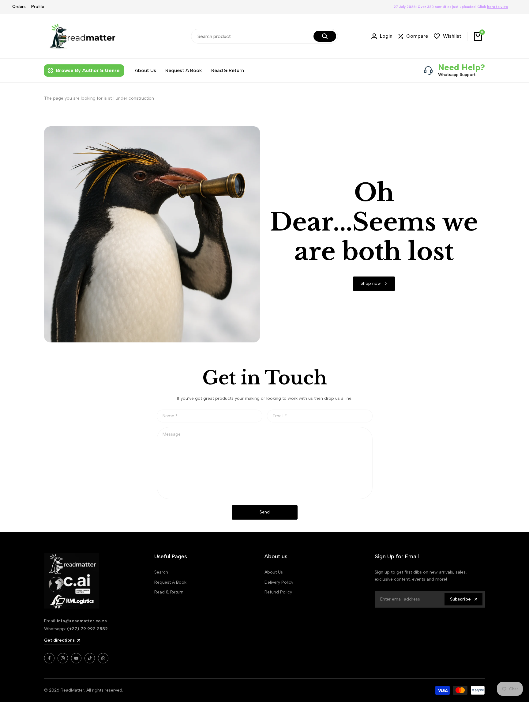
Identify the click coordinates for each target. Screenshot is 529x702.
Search (161, 572)
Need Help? (461, 67)
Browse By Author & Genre (88, 70)
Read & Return (168, 592)
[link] (374, 284)
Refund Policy (278, 592)
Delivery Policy (278, 582)
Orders (19, 6)
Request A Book (170, 582)
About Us (273, 572)
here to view (497, 7)
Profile (37, 6)
